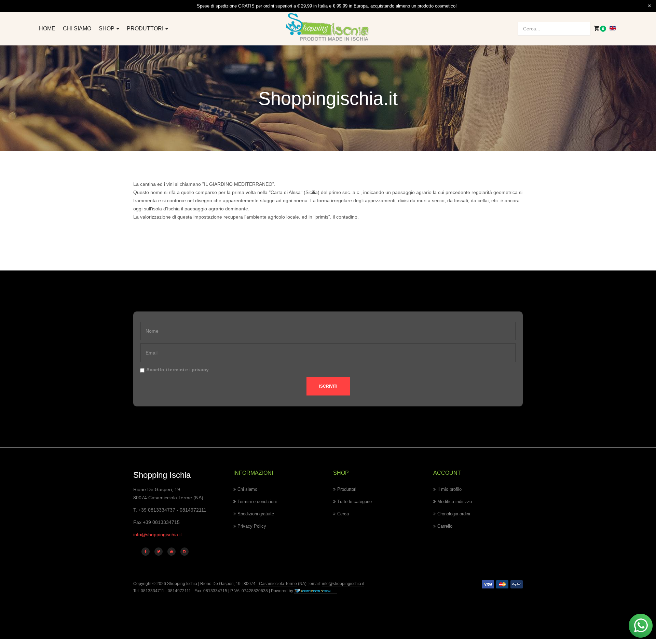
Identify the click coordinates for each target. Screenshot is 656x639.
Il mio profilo (449, 489)
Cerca (343, 513)
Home (47, 28)
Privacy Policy (251, 526)
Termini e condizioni (257, 501)
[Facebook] (145, 551)
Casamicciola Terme (277, 583)
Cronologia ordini (453, 513)
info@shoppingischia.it (157, 534)
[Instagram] (184, 551)
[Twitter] (158, 551)
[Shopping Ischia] (328, 27)
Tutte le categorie (354, 501)
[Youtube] (171, 551)
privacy (200, 369)
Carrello (444, 526)
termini (176, 369)
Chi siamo (77, 28)
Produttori (146, 28)
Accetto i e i (177, 369)
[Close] (649, 6)
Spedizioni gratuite (255, 513)
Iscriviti (328, 386)
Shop (107, 28)
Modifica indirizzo (454, 501)
